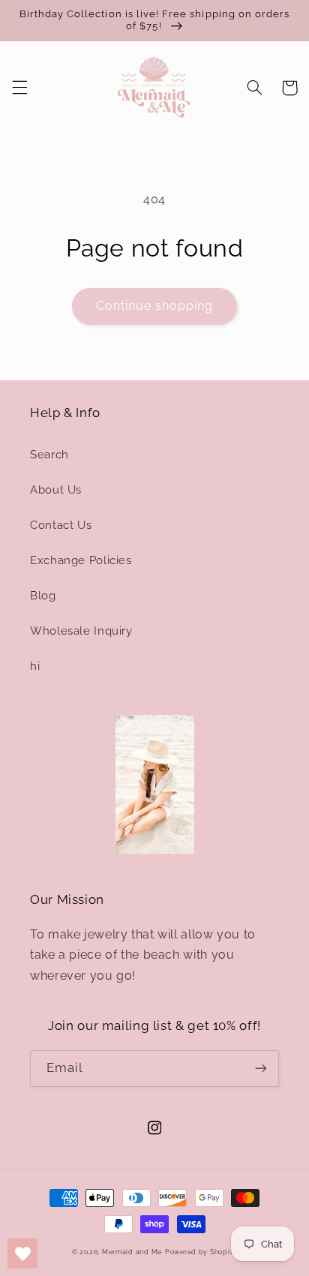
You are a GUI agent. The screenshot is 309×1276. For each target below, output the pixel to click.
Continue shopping (155, 306)
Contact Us (61, 524)
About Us (56, 489)
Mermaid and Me (132, 1252)
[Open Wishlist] (23, 1253)
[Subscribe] (261, 1068)
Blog (43, 595)
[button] (19, 88)
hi (35, 665)
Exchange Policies (81, 560)
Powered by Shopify (201, 1252)
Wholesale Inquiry (81, 630)
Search (49, 454)
